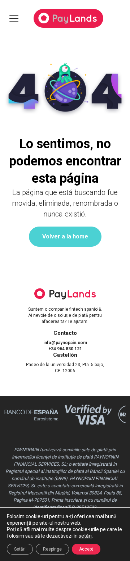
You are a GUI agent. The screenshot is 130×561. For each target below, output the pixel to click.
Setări (20, 549)
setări (85, 536)
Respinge (52, 549)
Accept (86, 549)
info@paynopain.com (65, 342)
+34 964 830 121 (65, 348)
